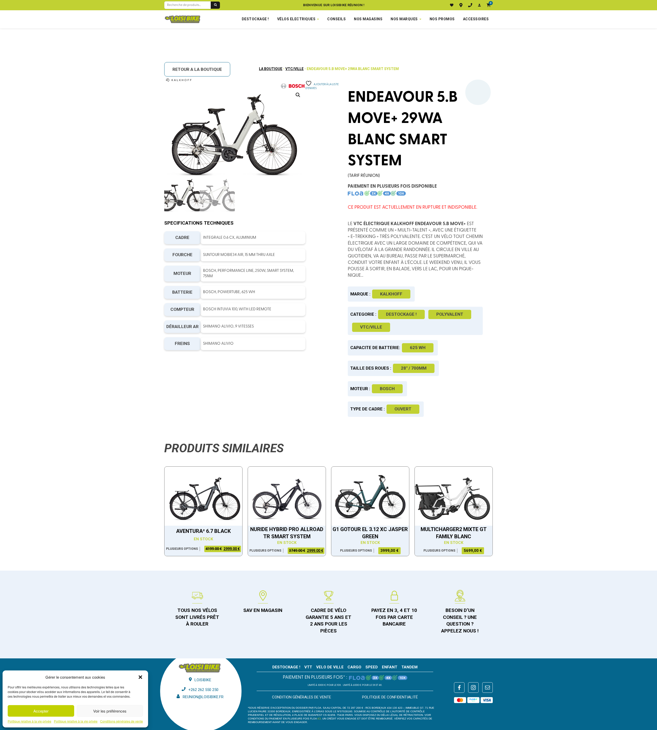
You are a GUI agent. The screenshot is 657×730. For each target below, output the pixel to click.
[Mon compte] (479, 5)
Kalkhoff (391, 293)
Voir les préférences (110, 711)
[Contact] (470, 5)
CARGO (354, 667)
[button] (140, 677)
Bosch (387, 388)
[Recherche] (215, 5)
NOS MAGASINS (368, 19)
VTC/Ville (294, 69)
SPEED (371, 667)
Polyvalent (449, 314)
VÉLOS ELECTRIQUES (296, 19)
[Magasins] (461, 5)
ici (319, 718)
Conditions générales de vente (121, 721)
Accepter (41, 711)
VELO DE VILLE (330, 667)
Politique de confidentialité (390, 697)
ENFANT (389, 667)
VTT (308, 667)
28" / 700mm (414, 368)
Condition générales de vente (301, 697)
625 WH (418, 347)
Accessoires (476, 19)
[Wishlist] (452, 5)
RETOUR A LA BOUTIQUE (197, 69)
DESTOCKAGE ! (255, 19)
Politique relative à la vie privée (29, 721)
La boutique (270, 69)
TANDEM (409, 667)
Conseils (336, 19)
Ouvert (402, 408)
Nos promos (442, 19)
